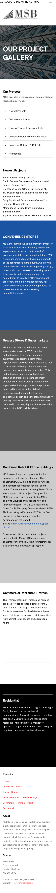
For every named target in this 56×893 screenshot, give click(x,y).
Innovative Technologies (23, 883)
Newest (6, 781)
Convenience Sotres (12, 786)
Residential (8, 808)
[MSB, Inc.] (21, 20)
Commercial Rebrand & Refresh (18, 803)
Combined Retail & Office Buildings (20, 797)
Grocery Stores (10, 792)
